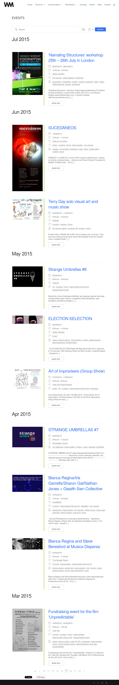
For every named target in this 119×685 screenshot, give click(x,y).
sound (67, 570)
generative (56, 81)
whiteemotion (71, 342)
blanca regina (61, 228)
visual (61, 151)
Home (29, 5)
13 (57, 670)
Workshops (69, 5)
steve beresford (58, 342)
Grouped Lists (89, 29)
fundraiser (86, 641)
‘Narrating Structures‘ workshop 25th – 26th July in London (75, 57)
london (75, 81)
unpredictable (58, 646)
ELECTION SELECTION (70, 318)
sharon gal (100, 510)
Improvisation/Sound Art (79, 287)
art (53, 228)
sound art (77, 512)
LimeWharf (56, 502)
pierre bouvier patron (66, 644)
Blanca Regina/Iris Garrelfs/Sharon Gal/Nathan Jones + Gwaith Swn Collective (75, 482)
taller (96, 81)
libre (86, 149)
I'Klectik (55, 220)
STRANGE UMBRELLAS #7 (73, 429)
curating (61, 145)
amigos (55, 149)
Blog (99, 5)
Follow (42, 677)
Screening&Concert (60, 290)
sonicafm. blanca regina (62, 512)
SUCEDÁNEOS (62, 127)
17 (75, 670)
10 (44, 670)
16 (70, 670)
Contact (107, 5)
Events (92, 5)
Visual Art (39, 5)
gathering (59, 447)
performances (95, 340)
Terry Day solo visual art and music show (73, 204)
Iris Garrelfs (79, 510)
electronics (56, 510)
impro (81, 149)
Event (68, 145)
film (76, 228)
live (87, 568)
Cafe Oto (56, 630)
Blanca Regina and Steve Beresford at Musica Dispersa (74, 543)
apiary (55, 340)
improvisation (77, 145)
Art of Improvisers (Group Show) (76, 371)
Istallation (85, 506)
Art (53, 287)
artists (54, 641)
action (54, 145)
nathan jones (90, 510)
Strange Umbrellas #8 (67, 269)
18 (79, 670)
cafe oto (73, 641)
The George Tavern (60, 560)
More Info (56, 103)
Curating (83, 5)
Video (101, 81)
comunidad (64, 149)
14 (62, 670)
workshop (79, 78)
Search (100, 29)
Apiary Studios (58, 74)
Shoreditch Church (60, 443)
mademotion (94, 149)
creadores (73, 149)
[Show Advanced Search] (83, 29)
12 (53, 670)
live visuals (57, 78)
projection (89, 81)
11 (48, 670)
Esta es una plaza (59, 141)
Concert (55, 224)
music (88, 228)
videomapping (68, 78)
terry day (93, 644)
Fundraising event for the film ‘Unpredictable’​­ (73, 614)
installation (66, 81)
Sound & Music (54, 5)
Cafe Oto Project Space (62, 384)
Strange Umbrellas (96, 447)
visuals (68, 84)
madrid (81, 81)
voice (84, 512)
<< (35, 671)
